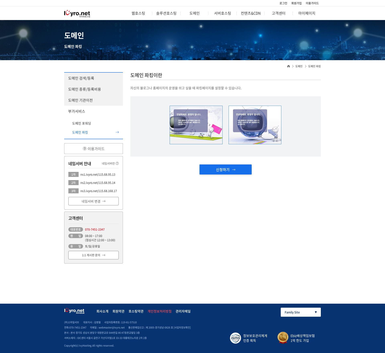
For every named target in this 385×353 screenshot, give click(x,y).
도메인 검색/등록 (81, 78)
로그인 (283, 3)
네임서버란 (108, 163)
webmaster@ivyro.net (112, 327)
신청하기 (223, 169)
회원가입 (296, 3)
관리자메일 (183, 311)
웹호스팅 (138, 13)
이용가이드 (312, 3)
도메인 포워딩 (81, 123)
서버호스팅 (222, 13)
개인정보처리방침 (160, 311)
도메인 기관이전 (80, 100)
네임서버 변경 (91, 201)
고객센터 (279, 13)
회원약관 (118, 311)
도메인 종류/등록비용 (84, 89)
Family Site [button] (292, 312)
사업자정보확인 (182, 327)
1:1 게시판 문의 (91, 255)
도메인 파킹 (80, 132)
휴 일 (75, 246)
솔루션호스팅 (166, 13)
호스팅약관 (136, 311)
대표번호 (75, 229)
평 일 (75, 236)
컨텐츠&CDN (251, 13)
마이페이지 (306, 13)
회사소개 (102, 311)
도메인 (194, 13)
